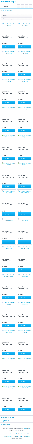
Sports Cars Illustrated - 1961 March (23, 399)
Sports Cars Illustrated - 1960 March (7, 343)
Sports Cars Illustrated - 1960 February (7, 287)
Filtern (5, 15)
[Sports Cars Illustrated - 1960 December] (24, 251)
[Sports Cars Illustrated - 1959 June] (24, 167)
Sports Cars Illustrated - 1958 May (7, 120)
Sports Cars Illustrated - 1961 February (7, 399)
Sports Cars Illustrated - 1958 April (23, 92)
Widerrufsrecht (7, 436)
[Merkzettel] (22, 6)
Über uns (6, 433)
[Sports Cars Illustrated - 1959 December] (8, 139)
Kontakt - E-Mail (14, 433)
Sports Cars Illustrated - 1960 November (7, 371)
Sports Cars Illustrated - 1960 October (23, 371)
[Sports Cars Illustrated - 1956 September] (24, 28)
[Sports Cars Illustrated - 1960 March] (8, 335)
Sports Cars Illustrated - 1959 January (23, 148)
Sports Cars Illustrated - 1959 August (23, 120)
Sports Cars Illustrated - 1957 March (23, 64)
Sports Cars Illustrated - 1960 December (23, 260)
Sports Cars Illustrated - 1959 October (23, 204)
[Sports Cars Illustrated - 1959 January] (24, 139)
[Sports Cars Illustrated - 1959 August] (24, 111)
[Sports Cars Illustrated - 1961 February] (8, 390)
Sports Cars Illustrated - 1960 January (23, 287)
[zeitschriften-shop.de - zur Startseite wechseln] (8, 2)
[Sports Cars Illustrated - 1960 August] (8, 251)
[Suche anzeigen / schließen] (18, 6)
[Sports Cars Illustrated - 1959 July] (8, 167)
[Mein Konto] (26, 6)
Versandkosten (27, 428)
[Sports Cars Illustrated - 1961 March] (24, 390)
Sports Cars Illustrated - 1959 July (8, 176)
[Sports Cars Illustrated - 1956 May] (8, 28)
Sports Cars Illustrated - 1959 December (7, 148)
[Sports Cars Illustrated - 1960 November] (8, 362)
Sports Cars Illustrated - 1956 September (23, 36)
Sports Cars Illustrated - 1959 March (7, 204)
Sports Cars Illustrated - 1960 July (8, 315)
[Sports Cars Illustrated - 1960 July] (8, 307)
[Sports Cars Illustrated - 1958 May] (8, 111)
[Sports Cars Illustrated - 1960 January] (24, 279)
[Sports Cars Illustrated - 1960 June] (24, 307)
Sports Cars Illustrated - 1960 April (23, 232)
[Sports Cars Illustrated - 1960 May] (24, 335)
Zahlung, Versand (23, 433)
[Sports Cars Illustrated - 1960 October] (24, 362)
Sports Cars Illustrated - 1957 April (7, 64)
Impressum (26, 436)
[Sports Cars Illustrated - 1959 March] (8, 195)
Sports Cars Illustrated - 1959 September (7, 232)
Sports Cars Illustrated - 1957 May (7, 92)
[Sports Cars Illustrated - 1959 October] (24, 195)
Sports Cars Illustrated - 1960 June (23, 315)
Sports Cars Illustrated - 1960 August (7, 260)
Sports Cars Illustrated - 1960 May (23, 343)
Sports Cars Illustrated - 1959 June (23, 176)
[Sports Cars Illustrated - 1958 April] (24, 84)
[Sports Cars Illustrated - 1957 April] (8, 56)
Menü (6, 6)
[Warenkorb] (30, 6)
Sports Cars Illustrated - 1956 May (7, 36)
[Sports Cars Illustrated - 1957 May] (8, 84)
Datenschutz (15, 436)
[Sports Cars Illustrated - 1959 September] (8, 223)
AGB (21, 436)
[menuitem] (4, 6)
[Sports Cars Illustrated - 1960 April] (24, 223)
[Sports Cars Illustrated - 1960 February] (8, 279)
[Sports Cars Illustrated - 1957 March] (24, 56)
